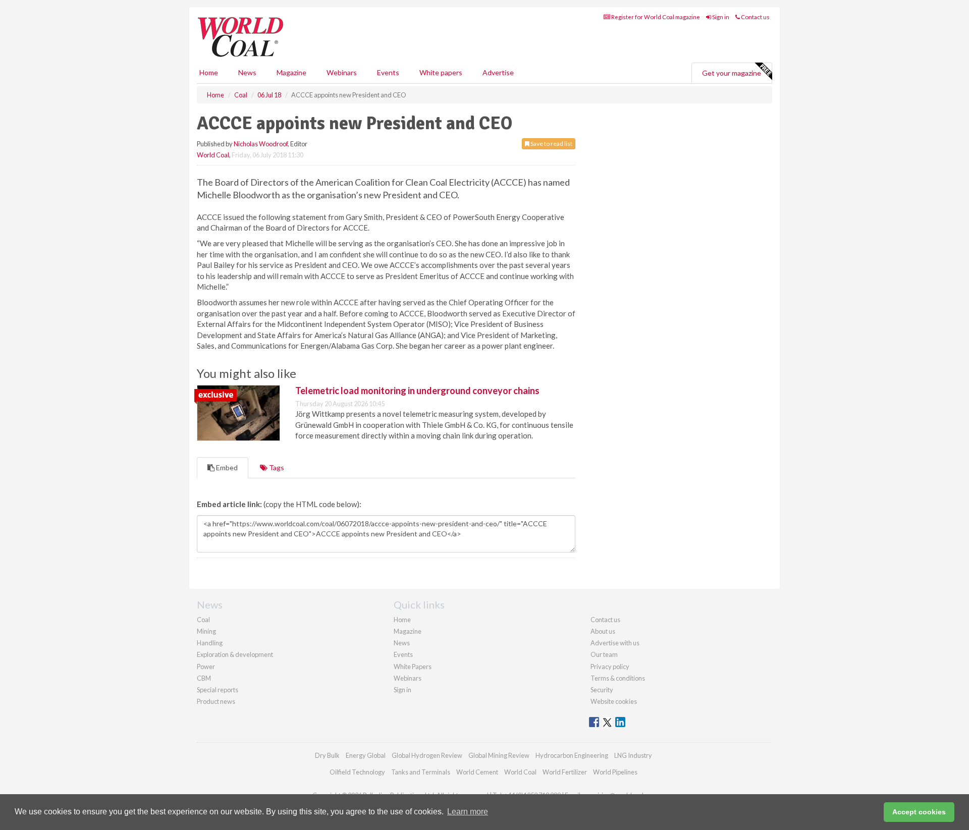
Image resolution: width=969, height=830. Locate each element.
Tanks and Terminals (420, 772)
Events (388, 72)
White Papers (413, 666)
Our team (604, 654)
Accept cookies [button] (919, 812)
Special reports (217, 690)
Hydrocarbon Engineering (571, 755)
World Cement (477, 772)
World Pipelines (615, 772)
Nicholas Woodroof (261, 144)
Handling (210, 643)
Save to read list (550, 143)
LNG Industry (633, 755)
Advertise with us (614, 643)
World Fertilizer (565, 772)
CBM (204, 678)
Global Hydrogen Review (427, 755)
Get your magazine (731, 73)
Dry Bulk (327, 755)
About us (602, 631)
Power (206, 666)
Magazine (291, 72)
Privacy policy (609, 666)
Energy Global (366, 755)
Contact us (755, 17)
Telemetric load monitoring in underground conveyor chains (417, 390)
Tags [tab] (275, 467)
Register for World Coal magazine (655, 17)
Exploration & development (235, 654)
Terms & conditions (617, 678)
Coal (203, 620)
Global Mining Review (498, 755)
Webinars (342, 72)
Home (208, 72)
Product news (216, 701)
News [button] (247, 72)
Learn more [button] (467, 811)
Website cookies (613, 701)
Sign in (720, 17)
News (402, 643)
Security (601, 690)
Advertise (498, 72)
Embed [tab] (226, 467)
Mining (206, 631)
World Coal (213, 155)
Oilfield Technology (357, 772)
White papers (440, 72)
